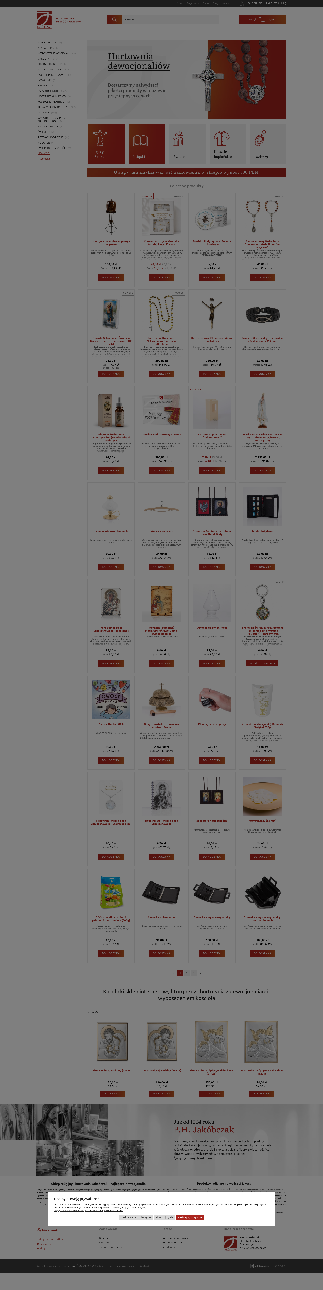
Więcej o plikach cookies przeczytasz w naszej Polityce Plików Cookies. (88, 1210)
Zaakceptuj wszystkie (190, 1217)
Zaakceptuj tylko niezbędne (136, 1217)
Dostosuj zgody (164, 1217)
